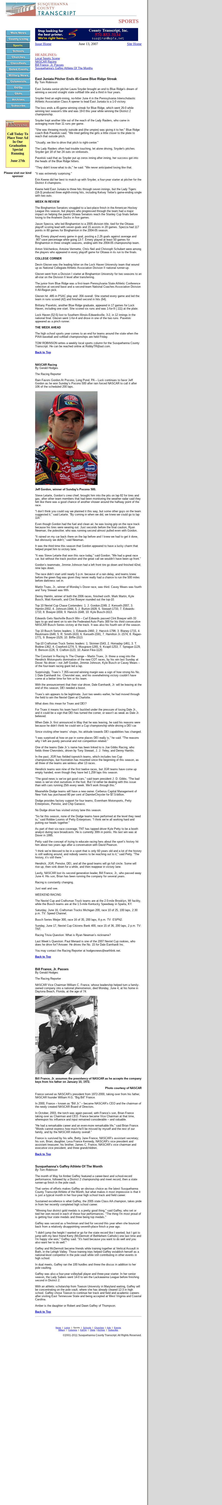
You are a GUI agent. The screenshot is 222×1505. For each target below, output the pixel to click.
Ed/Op (83, 1330)
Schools (87, 1327)
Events (117, 1327)
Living (67, 1327)
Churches (99, 1327)
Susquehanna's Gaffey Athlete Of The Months (64, 68)
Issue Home (43, 44)
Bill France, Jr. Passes (49, 65)
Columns (72, 1330)
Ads (109, 1327)
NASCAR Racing (45, 61)
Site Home (134, 44)
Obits (92, 1330)
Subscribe (113, 1330)
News (58, 1327)
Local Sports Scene (47, 58)
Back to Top (43, 352)
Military (61, 1330)
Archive (101, 1330)
